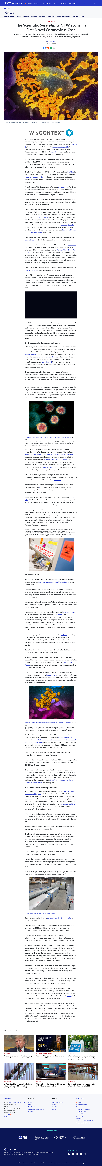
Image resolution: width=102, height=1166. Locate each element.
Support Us (72, 3)
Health (59, 16)
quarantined (29, 240)
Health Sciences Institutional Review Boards (53, 582)
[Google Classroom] (50, 48)
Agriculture (75, 16)
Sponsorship (79, 1116)
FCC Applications (34, 1163)
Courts (12, 16)
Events (54, 1104)
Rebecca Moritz (51, 675)
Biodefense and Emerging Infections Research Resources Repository (49, 454)
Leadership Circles (81, 1111)
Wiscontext (51, 21)
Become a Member (81, 1104)
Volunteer (79, 1118)
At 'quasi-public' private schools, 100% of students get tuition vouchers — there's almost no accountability (18, 1086)
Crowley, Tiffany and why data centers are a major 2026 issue (50, 1057)
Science (82, 16)
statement (57, 480)
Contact (7, 1099)
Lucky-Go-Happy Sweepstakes (84, 1120)
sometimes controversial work (46, 357)
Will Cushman (51, 41)
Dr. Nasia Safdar (68, 612)
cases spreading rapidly (61, 147)
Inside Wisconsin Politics (44, 1053)
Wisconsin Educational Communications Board (36, 1152)
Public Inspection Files (47, 1163)
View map (7, 1114)
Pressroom (31, 1111)
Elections (7, 1053)
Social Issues (51, 16)
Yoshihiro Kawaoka (32, 354)
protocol (64, 635)
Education (63, 3)
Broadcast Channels (34, 1107)
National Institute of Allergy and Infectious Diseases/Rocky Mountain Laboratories (48, 437)
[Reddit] (47, 48)
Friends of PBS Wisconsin (83, 1109)
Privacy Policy (80, 1163)
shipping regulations (65, 737)
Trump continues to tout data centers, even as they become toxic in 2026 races (18, 1057)
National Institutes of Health (35, 177)
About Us (30, 1102)
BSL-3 (41, 487)
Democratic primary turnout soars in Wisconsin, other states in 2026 (81, 1085)
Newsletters (55, 1107)
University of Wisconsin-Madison (13, 1154)
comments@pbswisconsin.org (16, 1102)
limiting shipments (47, 467)
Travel (54, 1109)
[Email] (54, 48)
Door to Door (80, 1107)
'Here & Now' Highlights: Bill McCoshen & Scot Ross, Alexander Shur (50, 1085)
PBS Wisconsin (8, 1152)
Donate (29, 3)
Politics (6, 16)
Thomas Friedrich (63, 250)
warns (69, 996)
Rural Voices (42, 16)
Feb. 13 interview (31, 270)
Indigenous (34, 16)
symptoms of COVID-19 (40, 217)
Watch (36, 3)
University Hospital (67, 225)
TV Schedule (47, 3)
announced (62, 187)
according (53, 152)
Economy (18, 16)
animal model (47, 362)
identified (70, 172)
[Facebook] (44, 48)
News (55, 3)
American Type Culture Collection (55, 460)
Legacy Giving (80, 1114)
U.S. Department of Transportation (49, 740)
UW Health (58, 615)
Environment (66, 16)
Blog (29, 1104)
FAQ (5, 1117)
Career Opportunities (58, 1102)
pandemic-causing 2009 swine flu (59, 918)
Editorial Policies (23, 1163)
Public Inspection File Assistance (65, 1163)
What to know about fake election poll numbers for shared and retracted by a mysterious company (82, 1058)
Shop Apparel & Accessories (36, 1109)
